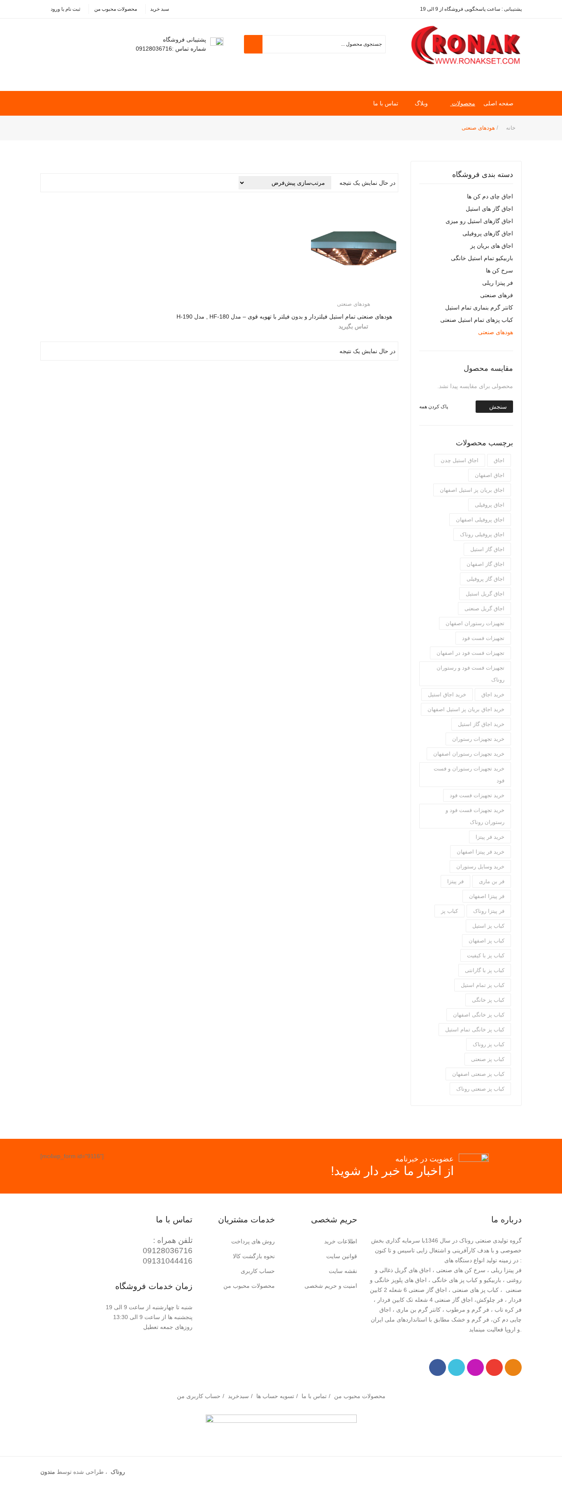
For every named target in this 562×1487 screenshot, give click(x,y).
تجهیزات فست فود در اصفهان (470, 653)
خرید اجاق (492, 694)
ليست (59, 182)
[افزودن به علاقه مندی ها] (320, 291)
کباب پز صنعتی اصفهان (478, 1074)
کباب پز (449, 911)
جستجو (253, 44)
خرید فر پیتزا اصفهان (480, 852)
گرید (47, 182)
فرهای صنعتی (496, 295)
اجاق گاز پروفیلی (485, 579)
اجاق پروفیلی (489, 505)
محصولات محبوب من (115, 9)
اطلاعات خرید (340, 1241)
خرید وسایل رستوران (480, 866)
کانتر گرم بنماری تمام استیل (479, 307)
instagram (475, 1367)
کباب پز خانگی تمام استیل (474, 1029)
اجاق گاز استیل (487, 549)
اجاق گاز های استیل (489, 208)
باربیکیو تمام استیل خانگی (482, 258)
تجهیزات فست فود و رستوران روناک (470, 674)
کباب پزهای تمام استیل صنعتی (476, 319)
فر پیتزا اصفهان (486, 896)
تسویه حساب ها (275, 1396)
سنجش (498, 406)
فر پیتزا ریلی (497, 282)
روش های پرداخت (253, 1241)
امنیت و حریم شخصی (330, 1285)
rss (513, 1367)
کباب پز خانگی (488, 1000)
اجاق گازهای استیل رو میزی (479, 221)
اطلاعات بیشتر (356, 290)
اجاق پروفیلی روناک (482, 534)
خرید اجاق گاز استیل (481, 724)
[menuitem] (502, 103)
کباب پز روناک (488, 1044)
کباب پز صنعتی (487, 1059)
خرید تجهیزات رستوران (478, 739)
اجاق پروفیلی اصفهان (480, 520)
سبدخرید (238, 1396)
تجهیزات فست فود (483, 638)
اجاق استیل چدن (459, 460)
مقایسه (387, 291)
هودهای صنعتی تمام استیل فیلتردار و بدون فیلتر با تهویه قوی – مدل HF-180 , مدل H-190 (284, 316)
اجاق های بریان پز (491, 245)
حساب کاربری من (199, 1396)
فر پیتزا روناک (488, 911)
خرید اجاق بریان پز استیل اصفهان (465, 709)
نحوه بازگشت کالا (254, 1256)
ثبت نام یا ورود (65, 9)
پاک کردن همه (433, 407)
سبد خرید (159, 9)
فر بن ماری (491, 881)
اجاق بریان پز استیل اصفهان (472, 490)
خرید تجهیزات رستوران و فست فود (469, 775)
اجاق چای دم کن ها (490, 196)
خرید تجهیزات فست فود (477, 795)
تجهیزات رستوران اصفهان (475, 623)
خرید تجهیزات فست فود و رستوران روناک (475, 816)
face (437, 1367)
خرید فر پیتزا (490, 837)
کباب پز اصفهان (486, 941)
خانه (511, 128)
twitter (456, 1367)
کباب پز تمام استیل (482, 985)
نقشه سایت (343, 1271)
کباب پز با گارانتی (484, 970)
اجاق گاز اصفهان (485, 564)
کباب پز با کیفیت (485, 955)
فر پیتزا (455, 881)
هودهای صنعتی (495, 332)
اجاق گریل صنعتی (484, 608)
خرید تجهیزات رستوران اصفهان (468, 754)
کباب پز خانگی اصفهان (478, 1015)
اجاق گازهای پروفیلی (487, 233)
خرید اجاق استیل (447, 694)
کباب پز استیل (488, 926)
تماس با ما (314, 1396)
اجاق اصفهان (489, 475)
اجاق (499, 460)
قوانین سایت (341, 1256)
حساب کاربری (258, 1271)
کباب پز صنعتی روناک (480, 1089)
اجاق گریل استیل (485, 594)
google (494, 1367)
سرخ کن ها (499, 270)
